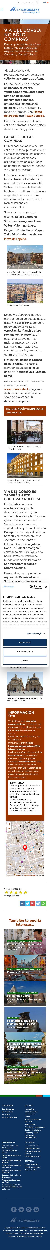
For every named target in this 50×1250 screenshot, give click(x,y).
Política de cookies (34, 1236)
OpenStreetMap (29, 875)
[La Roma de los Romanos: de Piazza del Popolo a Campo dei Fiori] (25, 1045)
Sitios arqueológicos (16, 993)
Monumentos (13, 941)
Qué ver (29, 1106)
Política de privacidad (17, 1236)
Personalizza (23, 651)
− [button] (9, 828)
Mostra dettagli (34, 633)
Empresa (29, 1161)
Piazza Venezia (34, 115)
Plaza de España (15, 239)
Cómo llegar (8, 1142)
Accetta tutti (25, 642)
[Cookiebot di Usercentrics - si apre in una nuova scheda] (31, 587)
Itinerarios (7, 1106)
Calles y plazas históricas (30, 941)
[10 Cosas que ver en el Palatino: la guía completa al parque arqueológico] (25, 1071)
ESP (45, 3)
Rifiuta (25, 660)
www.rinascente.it (16, 389)
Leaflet (18, 875)
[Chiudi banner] (46, 587)
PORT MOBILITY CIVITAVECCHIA (25, 10)
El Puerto (30, 1142)
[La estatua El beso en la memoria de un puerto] (25, 1019)
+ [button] (9, 824)
